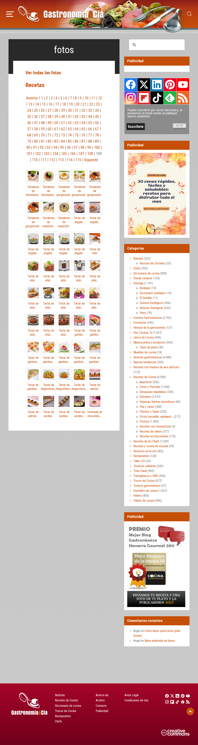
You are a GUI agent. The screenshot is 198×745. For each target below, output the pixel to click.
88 (90, 141)
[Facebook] (165, 696)
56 (97, 122)
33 (90, 110)
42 (77, 116)
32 (83, 110)
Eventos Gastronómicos (147, 318)
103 (47, 153)
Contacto (101, 706)
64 (77, 129)
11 (93, 98)
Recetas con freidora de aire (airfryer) (156, 367)
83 (56, 141)
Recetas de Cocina (144, 377)
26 (43, 110)
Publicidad (102, 711)
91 (35, 147)
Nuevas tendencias (144, 362)
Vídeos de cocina (143, 500)
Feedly (170, 97)
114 (70, 159)
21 (84, 104)
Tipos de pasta (149, 347)
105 (64, 153)
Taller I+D (139, 461)
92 (42, 147)
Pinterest (170, 84)
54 (83, 122)
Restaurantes (141, 456)
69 (36, 135)
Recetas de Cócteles (152, 263)
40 (63, 116)
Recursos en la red (144, 451)
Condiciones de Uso (136, 700)
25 (36, 110)
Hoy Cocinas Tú (142, 332)
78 (97, 135)
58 (36, 129)
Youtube (183, 84)
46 (29, 122)
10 (86, 98)
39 (56, 116)
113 (61, 159)
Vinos (143, 313)
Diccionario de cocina (146, 273)
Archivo (100, 700)
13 (30, 104)
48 (43, 122)
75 (77, 135)
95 (62, 147)
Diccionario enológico (153, 293)
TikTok (156, 97)
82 (49, 141)
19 (71, 104)
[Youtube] (186, 696)
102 (38, 153)
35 (29, 116)
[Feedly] (181, 702)
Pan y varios (147, 407)
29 (63, 110)
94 (55, 147)
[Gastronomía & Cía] (60, 14)
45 (97, 116)
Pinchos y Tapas (149, 411)
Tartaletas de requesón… (48, 222)
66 (90, 129)
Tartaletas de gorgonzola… (64, 191)
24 (29, 110)
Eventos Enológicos (151, 303)
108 (90, 153)
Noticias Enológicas (151, 308)
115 (78, 159)
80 (36, 141)
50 (56, 122)
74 (70, 135)
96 (69, 147)
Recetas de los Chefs (146, 441)
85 (70, 141)
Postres (144, 421)
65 (83, 129)
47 (36, 122)
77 (90, 135)
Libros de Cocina (143, 337)
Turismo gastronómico (146, 486)
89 (97, 141)
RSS (183, 97)
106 (73, 153)
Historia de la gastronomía (149, 327)
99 (89, 147)
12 (100, 98)
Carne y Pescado (150, 387)
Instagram (130, 97)
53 (77, 122)
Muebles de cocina (144, 352)
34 (97, 110)
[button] (10, 13)
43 (83, 116)
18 (64, 104)
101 (29, 153)
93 (48, 147)
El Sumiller (146, 298)
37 (43, 116)
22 (91, 104)
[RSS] (186, 702)
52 (70, 122)
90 (28, 147)
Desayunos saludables (153, 392)
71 (49, 135)
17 (57, 104)
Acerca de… (103, 695)
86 (77, 141)
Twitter (143, 84)
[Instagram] (165, 702)
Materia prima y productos (149, 342)
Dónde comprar (142, 278)
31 (77, 110)
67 (97, 129)
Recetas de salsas (151, 431)
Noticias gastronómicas (147, 357)
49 (49, 122)
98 (82, 147)
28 (56, 110)
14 (37, 104)
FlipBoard (143, 97)
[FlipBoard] (171, 702)
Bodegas (145, 288)
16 (50, 104)
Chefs (136, 268)
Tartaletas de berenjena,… (33, 191)
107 (81, 153)
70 (43, 135)
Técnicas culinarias (144, 466)
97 (76, 147)
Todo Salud (140, 471)
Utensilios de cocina (145, 491)
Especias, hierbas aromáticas (157, 402)
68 (29, 135)
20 (77, 104)
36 (36, 116)
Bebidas (138, 258)
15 (44, 104)
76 (83, 135)
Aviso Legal (131, 695)
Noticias (60, 695)
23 (98, 104)
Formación (139, 322)
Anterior (32, 98)
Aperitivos (146, 382)
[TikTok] (176, 702)
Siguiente (91, 159)
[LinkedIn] (176, 696)
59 (43, 129)
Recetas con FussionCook (155, 426)
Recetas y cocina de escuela (150, 446)
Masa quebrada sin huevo (160, 641)
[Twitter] (171, 696)
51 (63, 122)
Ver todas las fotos (43, 72)
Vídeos (137, 495)
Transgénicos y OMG (145, 476)
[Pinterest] (181, 696)
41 (70, 116)
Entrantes (145, 397)
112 (52, 159)
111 (43, 159)
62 (63, 129)
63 (70, 129)
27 (49, 110)
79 (29, 141)
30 (70, 110)
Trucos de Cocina (143, 481)
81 (43, 141)
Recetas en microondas (154, 436)
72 (56, 135)
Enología (138, 283)
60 (49, 129)
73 (63, 135)
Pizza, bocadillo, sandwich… (156, 416)
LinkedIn (156, 84)
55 (90, 122)
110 (35, 159)
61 (56, 129)
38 (49, 116)
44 (90, 116)
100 (97, 147)
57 (29, 129)
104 (55, 153)
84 (63, 141)
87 (83, 141)
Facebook (130, 84)
